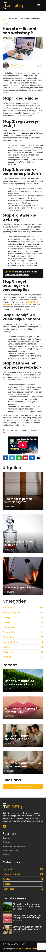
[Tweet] (12, 457)
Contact (6, 842)
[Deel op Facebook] (5, 457)
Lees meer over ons (23, 786)
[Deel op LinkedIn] (32, 457)
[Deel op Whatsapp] (19, 457)
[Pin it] (25, 457)
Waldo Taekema (17, 65)
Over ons (7, 838)
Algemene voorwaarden (14, 846)
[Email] (39, 457)
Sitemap (6, 854)
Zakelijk (6, 24)
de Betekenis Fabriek (27, 948)
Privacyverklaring (11, 850)
